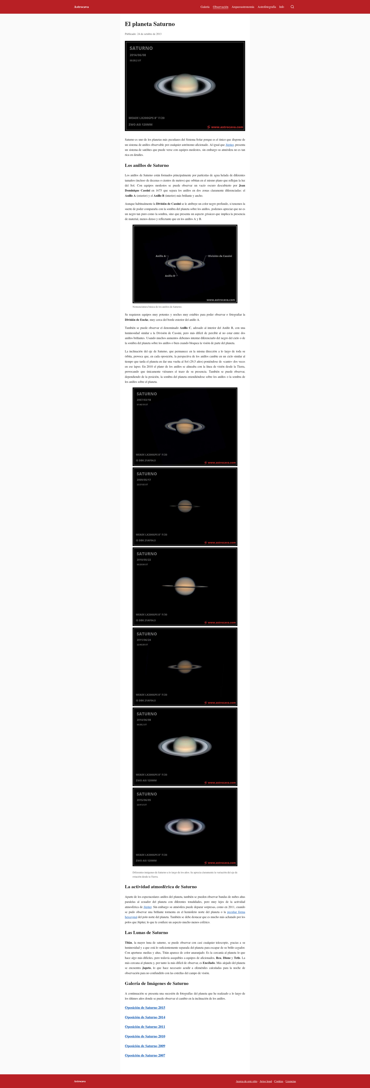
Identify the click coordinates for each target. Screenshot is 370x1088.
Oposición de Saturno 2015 (145, 1007)
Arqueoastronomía (243, 7)
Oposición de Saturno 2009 (145, 1045)
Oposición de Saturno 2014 (145, 1017)
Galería (205, 7)
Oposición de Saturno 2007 (145, 1055)
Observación (220, 7)
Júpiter (230, 145)
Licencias (291, 1081)
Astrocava (81, 6)
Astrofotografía (267, 7)
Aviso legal (266, 1081)
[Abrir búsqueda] (292, 6)
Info (281, 7)
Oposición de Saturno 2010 (145, 1036)
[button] (185, 86)
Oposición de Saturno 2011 (145, 1026)
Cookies (278, 1081)
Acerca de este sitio (246, 1081)
